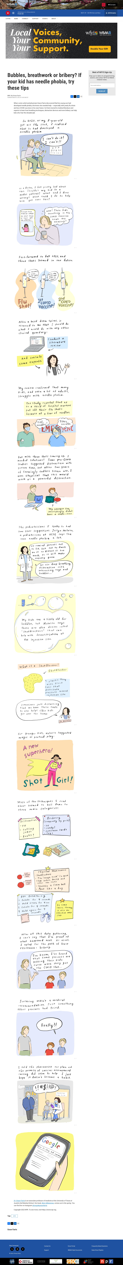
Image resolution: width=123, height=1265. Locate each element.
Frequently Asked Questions (100, 1246)
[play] (7, 13)
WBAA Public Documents (75, 1250)
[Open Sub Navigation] (11, 18)
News (16, 18)
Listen (8, 18)
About (54, 18)
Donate (113, 5)
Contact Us (47, 1246)
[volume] (13, 13)
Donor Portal (71, 1246)
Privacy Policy (17, 1253)
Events (45, 18)
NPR (14, 1216)
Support (35, 18)
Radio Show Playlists (97, 1250)
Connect (25, 18)
